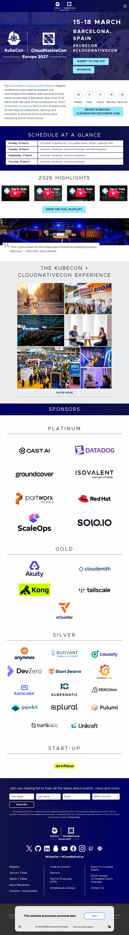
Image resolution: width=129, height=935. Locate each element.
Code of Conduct (60, 867)
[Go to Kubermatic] (64, 691)
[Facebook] (73, 848)
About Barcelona (19, 885)
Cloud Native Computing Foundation (31, 86)
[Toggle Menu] (125, 6)
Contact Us (97, 888)
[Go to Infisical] (64, 768)
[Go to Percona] (104, 691)
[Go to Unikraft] (84, 727)
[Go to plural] (64, 709)
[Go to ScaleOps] (34, 525)
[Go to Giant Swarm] (64, 673)
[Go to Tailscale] (94, 591)
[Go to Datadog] (94, 452)
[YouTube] (64, 848)
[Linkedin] (47, 848)
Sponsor (55, 873)
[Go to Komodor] (24, 691)
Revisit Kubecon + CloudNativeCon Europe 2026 (98, 111)
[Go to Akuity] (34, 571)
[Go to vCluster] (64, 612)
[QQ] (56, 848)
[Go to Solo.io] (95, 525)
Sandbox (43, 106)
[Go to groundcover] (34, 476)
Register (14, 867)
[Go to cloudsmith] (94, 571)
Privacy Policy (74, 817)
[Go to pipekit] (24, 709)
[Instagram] (82, 848)
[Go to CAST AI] (34, 452)
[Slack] (100, 848)
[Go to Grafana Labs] (104, 673)
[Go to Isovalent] (94, 476)
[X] (29, 848)
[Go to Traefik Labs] (44, 727)
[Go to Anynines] (24, 656)
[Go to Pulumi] (104, 709)
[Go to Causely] (104, 656)
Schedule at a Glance (62, 888)
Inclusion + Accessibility (23, 891)
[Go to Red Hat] (94, 501)
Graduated (10, 106)
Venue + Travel (18, 873)
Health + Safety (18, 879)
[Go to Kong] (34, 591)
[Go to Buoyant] (64, 656)
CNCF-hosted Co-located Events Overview (102, 879)
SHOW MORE (64, 393)
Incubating (25, 106)
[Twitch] (91, 848)
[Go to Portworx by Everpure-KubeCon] (34, 501)
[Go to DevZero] (24, 673)
